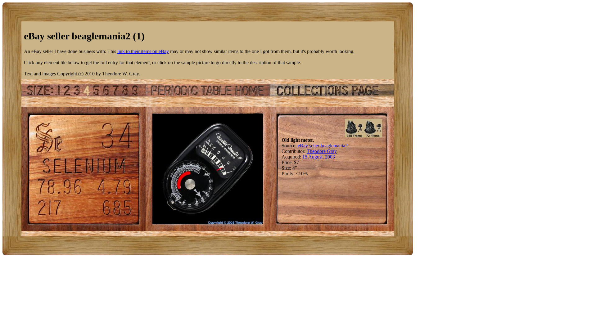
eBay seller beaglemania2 (323, 145)
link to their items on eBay (143, 51)
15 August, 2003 (318, 156)
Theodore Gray (322, 151)
